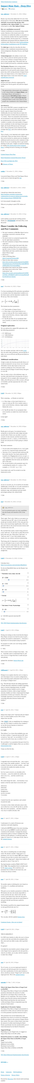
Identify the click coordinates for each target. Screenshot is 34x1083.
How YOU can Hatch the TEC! (9, 161)
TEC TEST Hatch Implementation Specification (14, 623)
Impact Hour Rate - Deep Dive (16, 6)
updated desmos (7, 839)
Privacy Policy (16, 1075)
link (20, 178)
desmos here (21, 917)
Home (2, 1072)
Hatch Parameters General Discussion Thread (13, 157)
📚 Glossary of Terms (7, 164)
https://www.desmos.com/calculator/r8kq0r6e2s (14, 565)
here (9, 129)
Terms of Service (5, 1075)
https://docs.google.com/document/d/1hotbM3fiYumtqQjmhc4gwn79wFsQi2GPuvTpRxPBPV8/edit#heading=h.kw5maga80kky (16, 263)
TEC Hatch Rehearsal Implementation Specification (15, 1054)
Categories (9, 1072)
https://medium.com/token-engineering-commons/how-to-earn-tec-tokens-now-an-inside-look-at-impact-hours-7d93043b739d (14, 196)
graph (24, 350)
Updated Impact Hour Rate (8, 154)
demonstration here (6, 745)
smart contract (8, 868)
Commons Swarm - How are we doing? (11, 922)
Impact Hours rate (18, 660)
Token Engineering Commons (9, 1)
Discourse (10, 1079)
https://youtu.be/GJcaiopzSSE (11, 258)
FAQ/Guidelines (17, 1072)
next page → (4, 1062)
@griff (6, 721)
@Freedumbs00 (11, 220)
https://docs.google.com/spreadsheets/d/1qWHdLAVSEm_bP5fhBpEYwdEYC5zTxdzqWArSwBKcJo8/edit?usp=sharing (16, 274)
